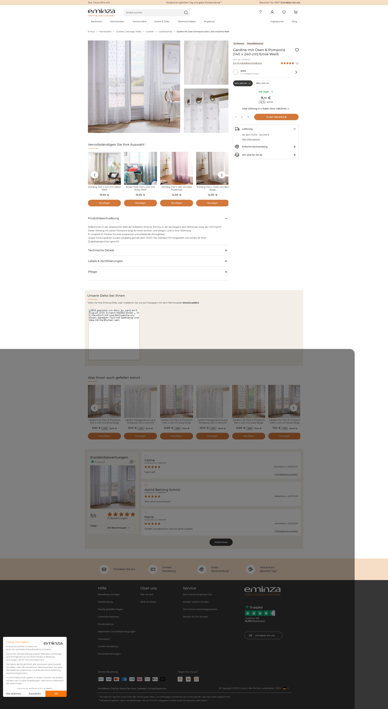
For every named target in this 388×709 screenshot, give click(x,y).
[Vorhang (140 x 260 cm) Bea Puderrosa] (176, 168)
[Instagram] (196, 679)
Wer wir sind (146, 594)
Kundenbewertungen (109, 653)
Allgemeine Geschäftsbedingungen (117, 631)
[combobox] (118, 527)
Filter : (94, 525)
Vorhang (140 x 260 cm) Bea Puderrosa (176, 188)
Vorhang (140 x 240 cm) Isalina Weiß (104, 188)
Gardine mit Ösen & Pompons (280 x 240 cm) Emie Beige (285, 421)
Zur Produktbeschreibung (247, 63)
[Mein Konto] (272, 12)
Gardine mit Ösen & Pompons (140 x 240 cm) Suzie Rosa (176, 421)
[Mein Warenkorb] (296, 12)
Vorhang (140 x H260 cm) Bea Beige (213, 188)
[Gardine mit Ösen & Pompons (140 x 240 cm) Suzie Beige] (248, 401)
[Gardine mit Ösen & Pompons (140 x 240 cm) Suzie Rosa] (176, 401)
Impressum (104, 639)
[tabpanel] (168, 21)
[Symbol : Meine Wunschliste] (297, 50)
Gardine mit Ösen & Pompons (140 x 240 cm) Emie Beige (104, 421)
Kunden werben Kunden (196, 602)
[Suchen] (186, 12)
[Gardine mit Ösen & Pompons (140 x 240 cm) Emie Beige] (104, 401)
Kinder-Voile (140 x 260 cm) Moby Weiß (140, 188)
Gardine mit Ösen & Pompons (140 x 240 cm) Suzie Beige (249, 421)
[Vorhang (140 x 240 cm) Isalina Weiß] (104, 168)
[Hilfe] (261, 12)
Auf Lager (264, 91)
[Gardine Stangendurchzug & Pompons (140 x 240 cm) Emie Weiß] (140, 401)
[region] (194, 31)
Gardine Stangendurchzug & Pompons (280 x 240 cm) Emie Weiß (212, 423)
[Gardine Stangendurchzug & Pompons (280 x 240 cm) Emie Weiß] (212, 401)
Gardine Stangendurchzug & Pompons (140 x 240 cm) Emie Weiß (140, 423)
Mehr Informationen (251, 139)
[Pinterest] (180, 679)
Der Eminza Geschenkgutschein (200, 609)
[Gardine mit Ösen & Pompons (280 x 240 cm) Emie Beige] (284, 401)
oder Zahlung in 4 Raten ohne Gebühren (264, 108)
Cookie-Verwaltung (108, 646)
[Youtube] (188, 679)
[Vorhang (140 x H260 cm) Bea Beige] (212, 168)
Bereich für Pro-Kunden (195, 616)
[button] (114, 334)
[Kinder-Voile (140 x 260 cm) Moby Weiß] (140, 168)
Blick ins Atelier (148, 602)
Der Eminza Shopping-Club (197, 594)
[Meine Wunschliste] (284, 12)
